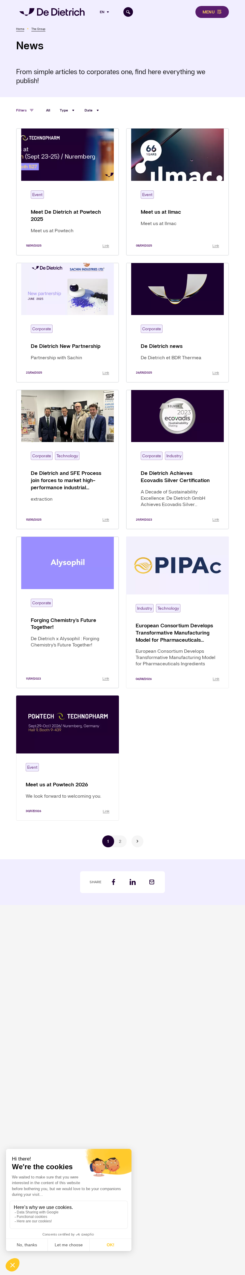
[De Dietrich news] (177, 322)
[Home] (52, 12)
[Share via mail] (151, 882)
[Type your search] (128, 12)
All (48, 110)
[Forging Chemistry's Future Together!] (67, 612)
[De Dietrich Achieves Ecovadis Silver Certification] (177, 459)
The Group (38, 29)
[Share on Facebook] (113, 882)
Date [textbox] (88, 110)
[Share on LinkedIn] (132, 882)
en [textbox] (102, 12)
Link (105, 245)
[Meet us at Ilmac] (177, 192)
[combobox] (105, 12)
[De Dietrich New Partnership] (67, 322)
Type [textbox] (64, 110)
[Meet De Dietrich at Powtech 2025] (67, 192)
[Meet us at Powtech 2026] (67, 757)
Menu (209, 12)
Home (20, 29)
